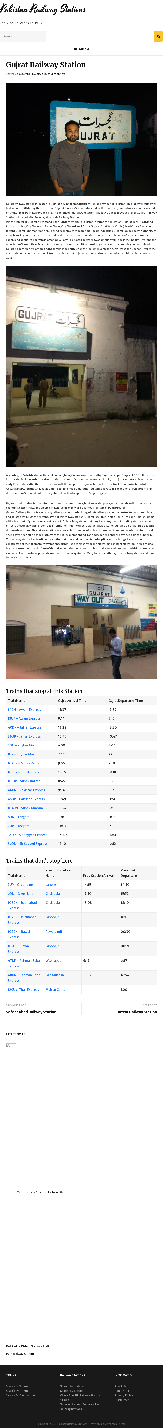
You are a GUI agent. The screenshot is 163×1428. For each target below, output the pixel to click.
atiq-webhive (56, 73)
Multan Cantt (55, 990)
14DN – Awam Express (24, 710)
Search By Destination (20, 1395)
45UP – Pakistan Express (26, 799)
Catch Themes (118, 1423)
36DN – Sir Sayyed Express (28, 844)
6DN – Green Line (20, 894)
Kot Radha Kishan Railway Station (29, 1346)
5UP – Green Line (20, 885)
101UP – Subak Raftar (24, 781)
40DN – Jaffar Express (24, 727)
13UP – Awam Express (24, 718)
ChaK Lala (53, 894)
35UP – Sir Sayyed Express (27, 835)
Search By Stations (72, 1386)
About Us (120, 1386)
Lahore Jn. (53, 885)
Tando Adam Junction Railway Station (43, 1192)
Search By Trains (17, 1386)
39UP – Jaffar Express (24, 736)
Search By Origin (17, 1391)
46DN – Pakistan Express (26, 790)
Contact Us (122, 1391)
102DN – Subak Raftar (24, 763)
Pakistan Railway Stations (43, 8)
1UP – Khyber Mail (21, 754)
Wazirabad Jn (55, 961)
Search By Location (72, 1391)
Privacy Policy (124, 1395)
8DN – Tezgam (18, 817)
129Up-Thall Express (23, 990)
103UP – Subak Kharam (25, 772)
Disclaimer (122, 1400)
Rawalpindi (54, 932)
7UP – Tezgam (18, 826)
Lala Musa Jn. (55, 975)
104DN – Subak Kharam (25, 808)
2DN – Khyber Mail (21, 745)
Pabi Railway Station (20, 1354)
